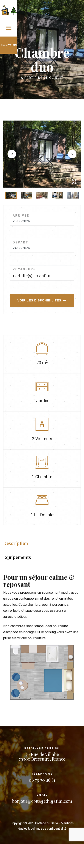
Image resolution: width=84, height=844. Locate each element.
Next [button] (72, 154)
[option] (42, 154)
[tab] (42, 543)
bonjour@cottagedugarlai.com (42, 801)
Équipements (17, 557)
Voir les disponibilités (39, 300)
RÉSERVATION (9, 45)
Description (15, 543)
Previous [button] (12, 154)
